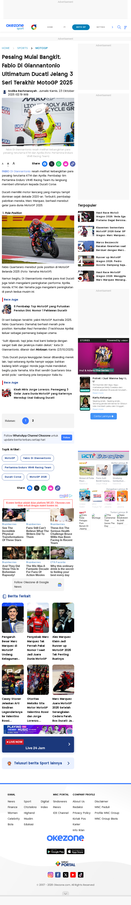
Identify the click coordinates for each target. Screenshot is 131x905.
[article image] (86, 216)
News (11, 801)
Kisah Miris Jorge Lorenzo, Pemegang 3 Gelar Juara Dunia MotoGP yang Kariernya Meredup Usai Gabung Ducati (43, 393)
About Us (79, 801)
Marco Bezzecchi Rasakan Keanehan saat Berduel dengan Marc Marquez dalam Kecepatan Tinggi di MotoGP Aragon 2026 (111, 246)
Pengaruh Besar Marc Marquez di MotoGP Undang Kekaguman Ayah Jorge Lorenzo (10, 648)
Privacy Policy (82, 813)
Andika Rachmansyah (23, 91)
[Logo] (34, 27)
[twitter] (65, 875)
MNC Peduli (102, 807)
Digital (45, 801)
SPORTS (22, 48)
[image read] (6, 309)
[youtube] (73, 875)
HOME (6, 48)
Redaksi (78, 807)
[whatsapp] (59, 164)
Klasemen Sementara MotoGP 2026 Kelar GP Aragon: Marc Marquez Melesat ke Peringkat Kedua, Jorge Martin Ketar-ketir (111, 232)
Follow (66, 437)
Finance (12, 807)
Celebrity (14, 819)
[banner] (38, 733)
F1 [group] (64, 27)
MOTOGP (41, 48)
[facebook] (58, 875)
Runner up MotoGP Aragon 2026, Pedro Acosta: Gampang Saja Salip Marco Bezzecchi (110, 261)
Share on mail (66, 164)
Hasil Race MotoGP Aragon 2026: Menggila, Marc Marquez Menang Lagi (111, 276)
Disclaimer (101, 801)
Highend (29, 813)
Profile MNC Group (107, 813)
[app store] (75, 851)
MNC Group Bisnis (106, 819)
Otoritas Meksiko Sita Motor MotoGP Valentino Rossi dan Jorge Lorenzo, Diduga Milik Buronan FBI (37, 710)
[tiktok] (80, 875)
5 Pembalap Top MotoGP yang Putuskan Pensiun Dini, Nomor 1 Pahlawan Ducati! (42, 308)
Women (13, 813)
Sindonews (60, 801)
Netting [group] (101, 27)
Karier (76, 824)
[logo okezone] (65, 838)
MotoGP (10, 458)
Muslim (28, 819)
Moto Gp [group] (81, 27)
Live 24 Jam (35, 748)
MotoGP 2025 (38, 477)
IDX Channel (61, 813)
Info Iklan (78, 830)
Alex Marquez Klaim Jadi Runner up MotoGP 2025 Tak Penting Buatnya (61, 648)
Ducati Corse (13, 477)
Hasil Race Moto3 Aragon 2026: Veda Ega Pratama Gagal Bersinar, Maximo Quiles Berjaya (111, 217)
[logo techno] (15, 27)
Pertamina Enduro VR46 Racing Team (28, 467)
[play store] (55, 851)
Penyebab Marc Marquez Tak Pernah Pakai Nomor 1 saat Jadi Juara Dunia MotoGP (38, 648)
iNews (57, 807)
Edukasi (28, 824)
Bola (10, 824)
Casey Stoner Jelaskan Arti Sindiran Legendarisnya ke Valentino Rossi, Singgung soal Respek (12, 710)
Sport (27, 801)
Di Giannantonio (17, 171)
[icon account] (4, 91)
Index (44, 807)
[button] (112, 27)
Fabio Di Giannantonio (37, 458)
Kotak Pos (79, 819)
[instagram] (50, 875)
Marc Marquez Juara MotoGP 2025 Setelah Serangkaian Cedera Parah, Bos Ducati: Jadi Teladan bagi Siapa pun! (63, 710)
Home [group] (50, 27)
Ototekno (30, 807)
